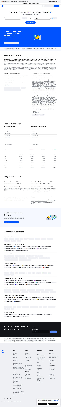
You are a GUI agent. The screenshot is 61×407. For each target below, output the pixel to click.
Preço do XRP (51, 370)
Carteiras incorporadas (41, 357)
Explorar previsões (28, 361)
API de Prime (39, 380)
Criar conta (51, 354)
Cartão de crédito (28, 357)
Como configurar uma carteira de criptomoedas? (18, 392)
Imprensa (15, 357)
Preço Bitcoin (51, 366)
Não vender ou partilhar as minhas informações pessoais (18, 368)
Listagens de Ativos (28, 365)
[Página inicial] (2, 6)
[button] (12, 6)
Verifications (39, 369)
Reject (43, 403)
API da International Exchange (40, 379)
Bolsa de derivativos (28, 377)
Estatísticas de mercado (17, 377)
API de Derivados (40, 382)
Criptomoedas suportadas (53, 361)
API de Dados (39, 368)
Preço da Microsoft (52, 377)
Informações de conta (52, 357)
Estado (50, 363)
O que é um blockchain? (17, 389)
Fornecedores (15, 361)
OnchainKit (39, 366)
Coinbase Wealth (28, 356)
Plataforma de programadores (39, 352)
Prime (26, 372)
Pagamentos (27, 368)
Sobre (14, 351)
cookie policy (42, 399)
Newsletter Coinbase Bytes (18, 378)
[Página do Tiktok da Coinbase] (10, 398)
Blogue (14, 356)
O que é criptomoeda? (17, 388)
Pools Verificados (28, 378)
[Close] (58, 399)
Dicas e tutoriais (16, 382)
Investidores (15, 360)
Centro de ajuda (51, 351)
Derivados (27, 360)
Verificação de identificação (54, 356)
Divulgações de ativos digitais (17, 371)
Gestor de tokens (28, 369)
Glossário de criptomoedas (18, 384)
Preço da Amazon (52, 378)
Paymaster (39, 365)
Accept (53, 403)
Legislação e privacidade (17, 363)
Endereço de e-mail (35, 329)
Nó (37, 371)
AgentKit (38, 372)
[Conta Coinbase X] (1, 398)
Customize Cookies (55, 400)
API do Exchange (40, 376)
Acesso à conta (51, 360)
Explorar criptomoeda (17, 374)
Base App (26, 353)
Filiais (14, 354)
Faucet (38, 375)
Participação (27, 374)
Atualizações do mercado (17, 385)
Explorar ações (16, 375)
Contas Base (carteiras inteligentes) (41, 359)
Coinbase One (27, 354)
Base (38, 354)
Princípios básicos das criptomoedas (17, 381)
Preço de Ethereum (52, 368)
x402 (38, 362)
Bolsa (26, 375)
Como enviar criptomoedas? (18, 393)
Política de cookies (16, 364)
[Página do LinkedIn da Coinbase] (4, 398)
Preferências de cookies (17, 366)
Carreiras (15, 353)
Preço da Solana (51, 369)
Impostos (15, 395)
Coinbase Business (28, 366)
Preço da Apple (51, 375)
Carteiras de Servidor (41, 355)
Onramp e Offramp (40, 361)
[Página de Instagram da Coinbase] (7, 398)
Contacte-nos (51, 353)
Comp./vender (27, 351)
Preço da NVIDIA (51, 374)
